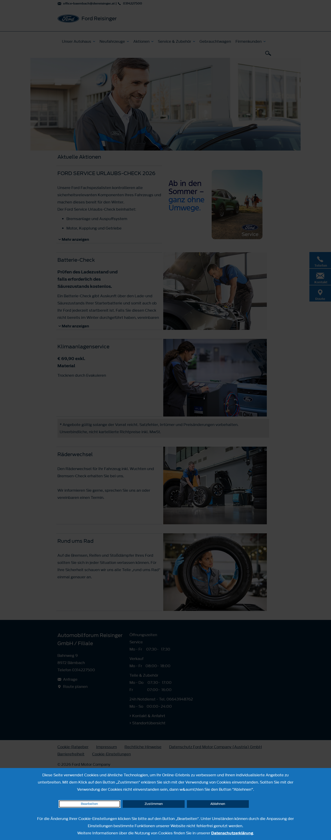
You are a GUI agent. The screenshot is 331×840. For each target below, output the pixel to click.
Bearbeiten (89, 804)
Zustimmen (154, 804)
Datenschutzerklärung (232, 833)
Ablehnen (217, 804)
